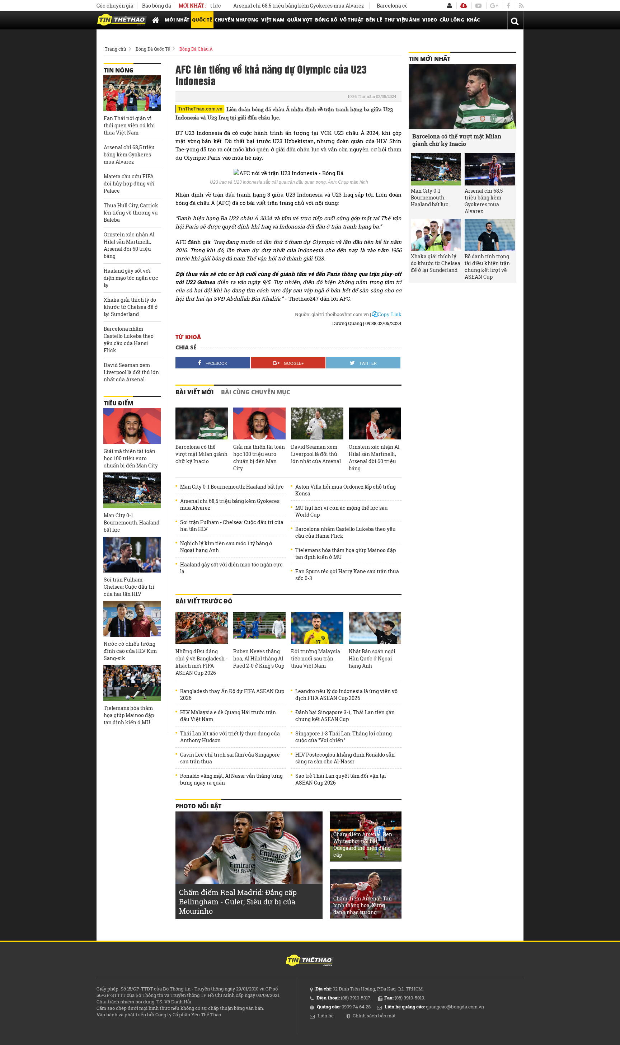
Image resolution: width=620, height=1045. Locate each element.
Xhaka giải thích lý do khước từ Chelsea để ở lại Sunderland (131, 306)
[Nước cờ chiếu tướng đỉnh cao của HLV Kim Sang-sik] (132, 619)
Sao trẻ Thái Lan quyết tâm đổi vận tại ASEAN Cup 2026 (340, 779)
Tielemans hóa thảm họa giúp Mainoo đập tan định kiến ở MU (345, 553)
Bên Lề (374, 20)
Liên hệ (326, 1015)
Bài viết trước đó (203, 601)
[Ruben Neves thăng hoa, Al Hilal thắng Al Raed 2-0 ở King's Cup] (259, 628)
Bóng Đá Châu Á (196, 49)
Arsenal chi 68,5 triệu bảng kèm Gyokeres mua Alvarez (278, 5)
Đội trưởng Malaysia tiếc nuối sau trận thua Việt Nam (315, 658)
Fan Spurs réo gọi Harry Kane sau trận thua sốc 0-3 (347, 575)
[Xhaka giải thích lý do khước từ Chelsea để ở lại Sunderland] (436, 235)
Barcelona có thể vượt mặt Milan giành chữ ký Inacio (201, 454)
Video (429, 20)
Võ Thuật (351, 20)
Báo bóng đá (156, 5)
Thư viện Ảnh (402, 20)
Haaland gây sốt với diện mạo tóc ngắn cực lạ (231, 568)
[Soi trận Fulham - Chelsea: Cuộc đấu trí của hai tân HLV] (132, 555)
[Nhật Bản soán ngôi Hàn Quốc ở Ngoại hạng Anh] (375, 628)
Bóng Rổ (326, 20)
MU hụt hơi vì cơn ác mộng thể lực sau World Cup (341, 511)
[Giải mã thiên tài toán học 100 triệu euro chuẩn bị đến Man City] (259, 424)
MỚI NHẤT (177, 20)
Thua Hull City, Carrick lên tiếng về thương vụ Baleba (131, 212)
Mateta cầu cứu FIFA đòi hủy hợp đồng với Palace (129, 183)
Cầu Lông (452, 20)
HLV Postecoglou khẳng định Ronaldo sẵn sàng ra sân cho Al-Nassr (345, 758)
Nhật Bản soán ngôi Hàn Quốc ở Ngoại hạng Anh (372, 658)
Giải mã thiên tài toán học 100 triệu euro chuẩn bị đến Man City (259, 457)
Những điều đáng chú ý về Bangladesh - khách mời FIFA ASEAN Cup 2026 (201, 662)
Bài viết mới (194, 392)
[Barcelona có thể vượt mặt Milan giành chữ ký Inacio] (201, 424)
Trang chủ (115, 49)
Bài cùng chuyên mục (255, 392)
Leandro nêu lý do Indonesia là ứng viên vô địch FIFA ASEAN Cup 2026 (346, 694)
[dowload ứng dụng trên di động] (463, 5)
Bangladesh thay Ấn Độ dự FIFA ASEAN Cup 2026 (232, 694)
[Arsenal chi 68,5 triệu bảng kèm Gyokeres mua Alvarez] (490, 169)
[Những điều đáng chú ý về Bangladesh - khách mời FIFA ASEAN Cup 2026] (201, 628)
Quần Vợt (300, 20)
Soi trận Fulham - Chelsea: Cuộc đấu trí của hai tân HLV (231, 525)
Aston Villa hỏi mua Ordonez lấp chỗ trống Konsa (345, 490)
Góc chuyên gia (115, 5)
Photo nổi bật (198, 806)
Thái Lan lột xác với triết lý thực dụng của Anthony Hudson (230, 737)
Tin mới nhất (429, 59)
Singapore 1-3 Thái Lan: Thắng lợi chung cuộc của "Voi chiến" (343, 737)
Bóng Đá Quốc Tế (153, 49)
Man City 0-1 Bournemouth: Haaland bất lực (232, 486)
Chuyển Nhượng (237, 20)
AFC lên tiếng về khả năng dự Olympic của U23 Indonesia (271, 74)
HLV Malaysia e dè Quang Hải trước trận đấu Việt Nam (228, 715)
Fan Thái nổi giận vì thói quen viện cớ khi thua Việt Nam (129, 125)
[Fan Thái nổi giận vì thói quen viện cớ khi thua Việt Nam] (132, 93)
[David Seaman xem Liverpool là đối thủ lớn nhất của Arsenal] (317, 424)
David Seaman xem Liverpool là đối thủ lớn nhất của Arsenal (316, 454)
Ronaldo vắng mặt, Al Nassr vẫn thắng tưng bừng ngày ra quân (231, 779)
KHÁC (473, 20)
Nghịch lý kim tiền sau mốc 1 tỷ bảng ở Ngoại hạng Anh (226, 547)
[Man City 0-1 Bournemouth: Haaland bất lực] (132, 490)
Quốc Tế (202, 20)
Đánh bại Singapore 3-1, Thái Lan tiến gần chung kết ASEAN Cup (345, 715)
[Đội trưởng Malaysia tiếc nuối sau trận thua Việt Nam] (317, 628)
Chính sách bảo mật (374, 1015)
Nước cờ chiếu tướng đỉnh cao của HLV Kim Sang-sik (130, 651)
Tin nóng (118, 70)
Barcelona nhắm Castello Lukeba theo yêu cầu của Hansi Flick (345, 532)
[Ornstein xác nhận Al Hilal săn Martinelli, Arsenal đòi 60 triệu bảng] (375, 424)
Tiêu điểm (118, 403)
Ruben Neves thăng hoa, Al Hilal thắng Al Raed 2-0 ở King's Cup (258, 658)
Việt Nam (273, 20)
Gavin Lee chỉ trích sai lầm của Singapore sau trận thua (230, 758)
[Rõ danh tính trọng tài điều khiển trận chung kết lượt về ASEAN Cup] (490, 235)
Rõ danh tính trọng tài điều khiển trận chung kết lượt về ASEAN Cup (487, 266)
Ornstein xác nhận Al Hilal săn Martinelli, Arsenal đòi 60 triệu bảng (374, 457)
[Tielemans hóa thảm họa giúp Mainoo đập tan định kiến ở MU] (132, 683)
